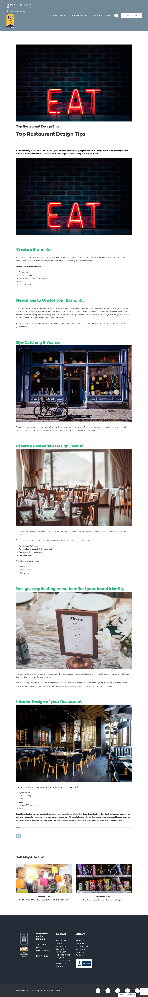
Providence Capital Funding (27, 991)
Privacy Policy (42, 956)
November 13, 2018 (103, 896)
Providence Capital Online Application (62, 949)
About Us (80, 941)
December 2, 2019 (44, 896)
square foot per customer (81, 540)
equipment (38, 817)
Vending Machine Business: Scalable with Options (103, 900)
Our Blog (80, 944)
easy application (64, 820)
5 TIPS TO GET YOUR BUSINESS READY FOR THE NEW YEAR (44, 900)
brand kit (21, 257)
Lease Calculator (63, 961)
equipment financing (73, 814)
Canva (18, 308)
